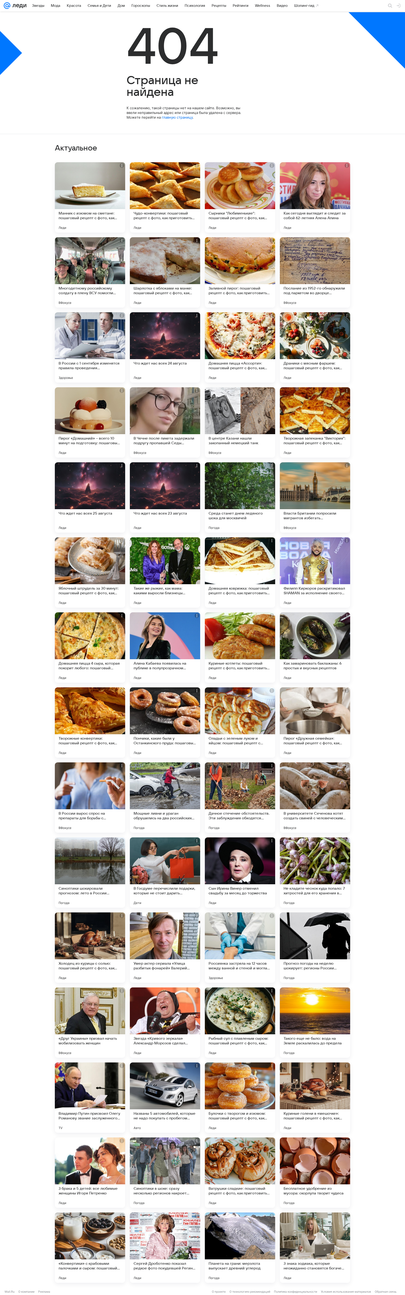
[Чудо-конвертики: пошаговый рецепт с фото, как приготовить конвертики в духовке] (165, 197)
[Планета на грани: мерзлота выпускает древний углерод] (240, 1247)
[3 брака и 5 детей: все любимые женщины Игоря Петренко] (90, 1172)
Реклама (44, 1291)
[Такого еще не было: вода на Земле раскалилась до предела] (315, 1022)
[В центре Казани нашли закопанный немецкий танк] (240, 422)
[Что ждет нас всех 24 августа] (165, 347)
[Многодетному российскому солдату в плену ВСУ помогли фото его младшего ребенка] (90, 272)
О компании (26, 1291)
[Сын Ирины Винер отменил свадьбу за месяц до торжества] (240, 872)
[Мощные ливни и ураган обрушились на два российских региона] (165, 797)
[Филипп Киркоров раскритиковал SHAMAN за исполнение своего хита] (315, 572)
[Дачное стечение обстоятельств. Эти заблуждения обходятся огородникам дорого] (240, 797)
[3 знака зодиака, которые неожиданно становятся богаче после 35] (315, 1247)
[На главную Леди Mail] (18, 5)
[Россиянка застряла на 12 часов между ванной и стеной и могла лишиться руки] (240, 947)
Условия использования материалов (346, 1291)
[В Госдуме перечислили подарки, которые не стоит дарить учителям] (165, 872)
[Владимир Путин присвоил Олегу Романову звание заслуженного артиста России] (90, 1097)
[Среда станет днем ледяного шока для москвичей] (240, 497)
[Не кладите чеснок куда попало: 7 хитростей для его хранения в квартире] (315, 872)
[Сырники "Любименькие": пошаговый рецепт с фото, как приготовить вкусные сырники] (240, 197)
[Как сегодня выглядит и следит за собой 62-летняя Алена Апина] (315, 197)
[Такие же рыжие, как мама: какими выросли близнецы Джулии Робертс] (165, 572)
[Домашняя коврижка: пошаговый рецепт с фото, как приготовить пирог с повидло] (240, 572)
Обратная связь (386, 1291)
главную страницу (177, 117)
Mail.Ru (10, 1291)
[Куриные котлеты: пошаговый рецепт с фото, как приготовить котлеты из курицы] (240, 647)
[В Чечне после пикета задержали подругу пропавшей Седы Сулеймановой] (165, 422)
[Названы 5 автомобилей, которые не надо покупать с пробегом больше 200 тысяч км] (165, 1097)
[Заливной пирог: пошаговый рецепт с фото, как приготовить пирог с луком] (240, 272)
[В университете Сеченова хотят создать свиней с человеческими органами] (315, 797)
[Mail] (7, 5)
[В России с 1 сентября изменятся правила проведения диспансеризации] (90, 347)
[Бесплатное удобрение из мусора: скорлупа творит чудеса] (315, 1172)
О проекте (219, 1291)
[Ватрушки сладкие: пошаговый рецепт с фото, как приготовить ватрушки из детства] (240, 1172)
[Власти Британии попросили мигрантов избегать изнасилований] (315, 497)
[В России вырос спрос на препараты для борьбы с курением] (90, 797)
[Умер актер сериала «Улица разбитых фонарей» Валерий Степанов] (165, 947)
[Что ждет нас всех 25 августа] (90, 497)
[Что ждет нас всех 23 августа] (165, 497)
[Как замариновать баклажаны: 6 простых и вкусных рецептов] (315, 647)
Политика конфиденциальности (295, 1291)
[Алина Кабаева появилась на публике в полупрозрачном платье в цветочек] (165, 647)
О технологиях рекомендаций (249, 1291)
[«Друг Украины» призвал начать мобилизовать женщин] (90, 1022)
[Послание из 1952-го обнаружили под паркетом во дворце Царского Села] (315, 272)
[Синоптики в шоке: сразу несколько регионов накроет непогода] (165, 1172)
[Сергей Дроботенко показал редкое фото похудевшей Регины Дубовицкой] (165, 1247)
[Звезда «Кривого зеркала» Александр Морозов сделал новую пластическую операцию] (165, 1022)
